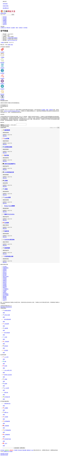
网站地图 (24, 450)
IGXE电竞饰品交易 (9, 172)
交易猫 (5, 379)
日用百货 (20, 27)
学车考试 (5, 298)
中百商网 (6, 416)
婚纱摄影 (5, 296)
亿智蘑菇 (6, 407)
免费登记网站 (3, 13)
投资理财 (5, 274)
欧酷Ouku (6, 412)
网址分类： (5, 37)
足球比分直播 (7, 314)
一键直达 (2, 42)
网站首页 (5, 1)
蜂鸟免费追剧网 (7, 319)
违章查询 (5, 270)
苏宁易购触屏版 (7, 430)
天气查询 (5, 266)
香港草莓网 (7, 248)
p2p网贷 (4, 291)
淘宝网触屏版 (7, 421)
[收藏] (9, 44)
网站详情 (5, 135)
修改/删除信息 (6, 8)
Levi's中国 (6, 357)
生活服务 (13, 27)
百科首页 (5, 16)
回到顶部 (2, 453)
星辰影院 (6, 345)
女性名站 (5, 281)
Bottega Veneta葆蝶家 (9, 205)
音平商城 (25, 27)
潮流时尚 (5, 282)
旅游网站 (5, 285)
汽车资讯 (5, 279)
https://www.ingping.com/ (12, 40)
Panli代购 (6, 138)
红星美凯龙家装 (8, 147)
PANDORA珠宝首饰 (9, 239)
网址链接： (5, 40)
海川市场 (6, 155)
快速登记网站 (5, 5)
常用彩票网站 (5, 267)
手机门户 (5, 271)
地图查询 (5, 280)
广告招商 (15, 450)
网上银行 (5, 275)
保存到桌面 (5, 3)
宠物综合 (5, 292)
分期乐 (6, 189)
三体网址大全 (3, 27)
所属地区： (5, 36)
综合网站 (5, 284)
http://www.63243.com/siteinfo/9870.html (12, 110)
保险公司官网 (5, 276)
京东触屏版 (6, 425)
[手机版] (11, 451)
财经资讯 (5, 272)
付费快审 (11, 450)
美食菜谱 (5, 277)
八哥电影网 (6, 341)
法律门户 (5, 300)
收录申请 (7, 450)
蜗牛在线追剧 (7, 332)
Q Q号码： (5, 35)
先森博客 (6, 328)
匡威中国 (6, 231)
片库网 (5, 337)
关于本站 (2, 450)
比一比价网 (6, 388)
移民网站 (5, 297)
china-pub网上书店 (8, 370)
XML (32, 450)
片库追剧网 (6, 323)
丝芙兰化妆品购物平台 (9, 163)
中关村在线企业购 (8, 256)
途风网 (5, 383)
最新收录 (29, 450)
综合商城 (5, 286)
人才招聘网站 (5, 288)
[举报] (11, 44)
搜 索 (13, 14)
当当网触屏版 (7, 434)
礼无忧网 (6, 222)
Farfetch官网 (7, 197)
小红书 (5, 443)
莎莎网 (5, 365)
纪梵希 (6, 180)
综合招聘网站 (5, 293)
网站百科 (8, 27)
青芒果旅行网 (7, 396)
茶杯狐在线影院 (7, 310)
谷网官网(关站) (7, 403)
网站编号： (5, 34)
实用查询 (5, 269)
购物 (17, 27)
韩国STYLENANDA (9, 214)
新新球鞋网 (7, 130)
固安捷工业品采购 (8, 374)
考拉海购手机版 (7, 439)
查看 (4, 312)
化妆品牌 (5, 290)
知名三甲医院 (5, 295)
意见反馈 (20, 450)
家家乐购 (6, 392)
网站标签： (5, 39)
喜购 (5, 361)
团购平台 (5, 287)
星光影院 (6, 350)
